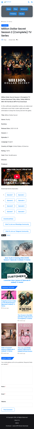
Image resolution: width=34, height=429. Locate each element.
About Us (17, 420)
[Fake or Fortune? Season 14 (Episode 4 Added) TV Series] (8, 334)
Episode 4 (21, 200)
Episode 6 (21, 206)
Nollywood (24, 9)
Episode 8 (21, 211)
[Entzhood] (7, 2)
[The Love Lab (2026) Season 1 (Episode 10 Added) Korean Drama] (25, 334)
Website (3, 401)
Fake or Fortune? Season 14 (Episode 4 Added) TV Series (8, 349)
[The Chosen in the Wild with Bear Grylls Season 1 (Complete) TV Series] (25, 302)
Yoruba (21, 13)
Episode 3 (10, 200)
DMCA (17, 423)
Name (3, 386)
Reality (8, 235)
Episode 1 (10, 195)
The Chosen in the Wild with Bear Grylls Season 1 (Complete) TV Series (25, 316)
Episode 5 (10, 206)
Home (8, 9)
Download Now (8, 219)
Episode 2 (21, 195)
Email (3, 394)
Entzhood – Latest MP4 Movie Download (17, 426)
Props (5, 39)
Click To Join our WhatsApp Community (17, 224)
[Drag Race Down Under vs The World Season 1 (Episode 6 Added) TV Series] (8, 295)
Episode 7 (10, 211)
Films (15, 9)
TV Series (13, 13)
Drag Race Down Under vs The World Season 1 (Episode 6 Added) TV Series (8, 303)
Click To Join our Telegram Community (17, 231)
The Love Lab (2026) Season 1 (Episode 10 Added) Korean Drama (25, 349)
